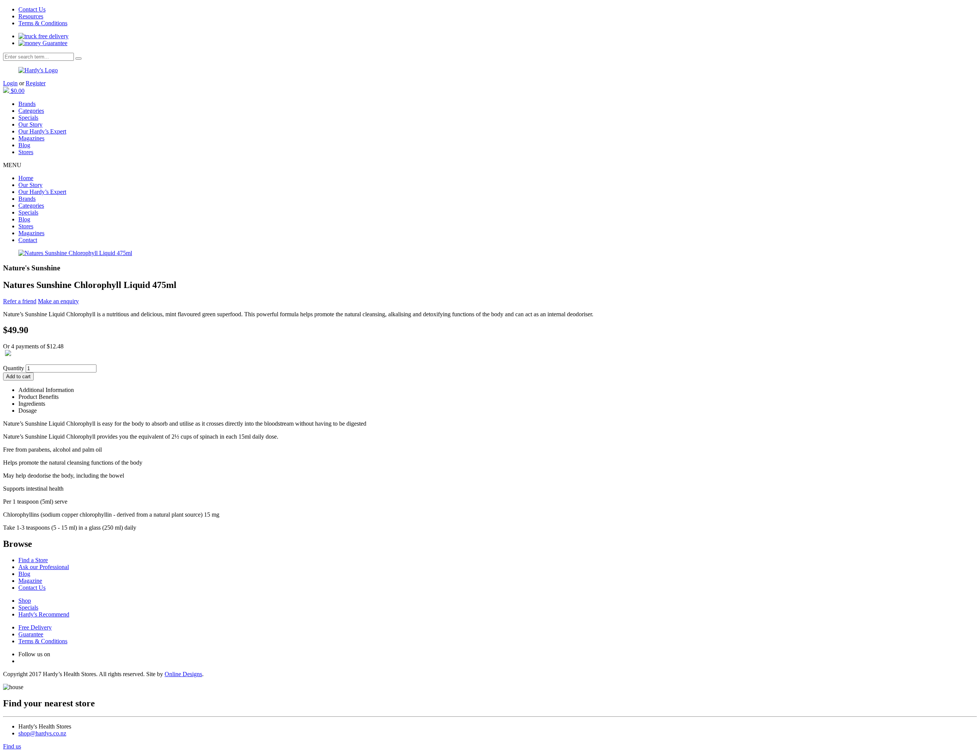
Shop (24, 600)
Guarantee (54, 43)
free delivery (53, 36)
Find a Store (33, 560)
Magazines (31, 138)
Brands (27, 104)
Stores (25, 152)
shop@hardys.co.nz (42, 733)
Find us (12, 746)
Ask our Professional (43, 567)
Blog (24, 145)
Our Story (30, 124)
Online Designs (183, 674)
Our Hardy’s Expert (42, 131)
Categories (31, 110)
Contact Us (32, 9)
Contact (27, 240)
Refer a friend (19, 301)
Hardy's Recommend (43, 614)
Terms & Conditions (42, 23)
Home (25, 178)
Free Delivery (35, 627)
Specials (28, 117)
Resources (30, 16)
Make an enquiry (58, 301)
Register (36, 83)
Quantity (13, 368)
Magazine (30, 580)
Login (10, 83)
